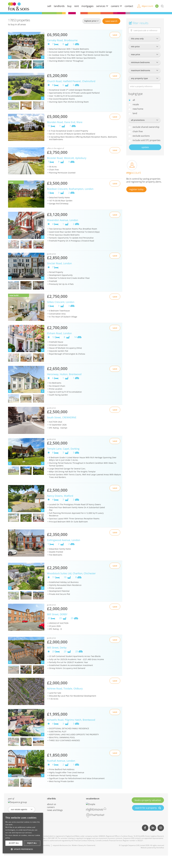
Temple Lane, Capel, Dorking (63, 448)
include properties (146, 140)
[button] (22, 849)
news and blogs (55, 810)
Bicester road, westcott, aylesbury (66, 158)
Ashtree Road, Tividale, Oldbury (65, 688)
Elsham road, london (59, 333)
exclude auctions (141, 135)
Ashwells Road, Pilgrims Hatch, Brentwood (71, 719)
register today (136, 189)
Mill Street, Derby (57, 647)
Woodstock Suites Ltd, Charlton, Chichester (71, 573)
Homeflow (160, 847)
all (133, 100)
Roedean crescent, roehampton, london (70, 188)
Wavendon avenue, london (62, 220)
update (145, 147)
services (101, 6)
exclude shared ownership (145, 126)
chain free (137, 131)
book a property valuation (148, 800)
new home (137, 108)
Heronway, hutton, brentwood (64, 374)
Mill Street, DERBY (57, 614)
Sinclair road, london (59, 263)
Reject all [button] (32, 843)
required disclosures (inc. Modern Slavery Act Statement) (74, 845)
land (134, 113)
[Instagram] (160, 828)
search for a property (146, 807)
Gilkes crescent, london (60, 302)
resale (135, 104)
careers (115, 6)
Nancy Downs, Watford (60, 495)
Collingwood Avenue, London (63, 540)
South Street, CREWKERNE (61, 417)
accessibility (45, 845)
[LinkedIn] (153, 828)
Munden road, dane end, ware (64, 122)
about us (51, 804)
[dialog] (23, 833)
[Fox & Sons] (18, 6)
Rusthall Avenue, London (61, 760)
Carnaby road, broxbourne (62, 40)
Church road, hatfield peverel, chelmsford (71, 81)
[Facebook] (145, 828)
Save (111, 21)
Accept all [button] (14, 843)
